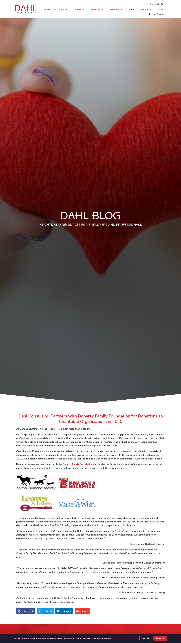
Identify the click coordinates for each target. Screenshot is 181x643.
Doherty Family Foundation (77, 464)
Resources (114, 9)
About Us (95, 9)
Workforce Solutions (54, 9)
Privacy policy (132, 638)
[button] (25, 611)
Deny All (145, 638)
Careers (77, 9)
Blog (131, 9)
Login (160, 9)
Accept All (160, 638)
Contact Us (145, 9)
